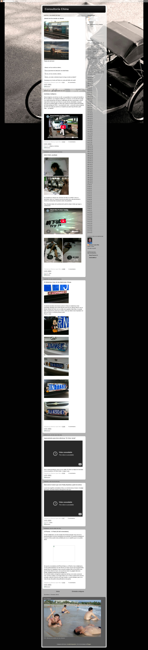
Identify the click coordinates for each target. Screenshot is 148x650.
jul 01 (88, 210)
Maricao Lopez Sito (94, 244)
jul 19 (88, 197)
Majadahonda (89, 61)
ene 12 (89, 116)
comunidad (89, 51)
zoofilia (94, 74)
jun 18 (88, 229)
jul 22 (88, 192)
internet (89, 59)
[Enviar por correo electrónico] (44, 84)
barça (91, 45)
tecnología (97, 71)
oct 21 (88, 140)
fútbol (93, 56)
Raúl (92, 68)
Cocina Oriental (96, 49)
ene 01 (89, 123)
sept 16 (89, 153)
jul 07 (88, 206)
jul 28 (88, 186)
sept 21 (89, 149)
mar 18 (89, 103)
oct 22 (88, 138)
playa (103, 66)
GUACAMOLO (92, 257)
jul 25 (88, 188)
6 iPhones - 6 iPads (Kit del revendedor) (56, 531)
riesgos (99, 68)
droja (103, 51)
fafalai (96, 54)
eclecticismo (90, 53)
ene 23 (89, 112)
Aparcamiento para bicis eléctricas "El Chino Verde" (60, 438)
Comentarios (92, 20)
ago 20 (89, 170)
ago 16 (89, 85)
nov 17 (89, 133)
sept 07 (89, 81)
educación (89, 54)
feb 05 (89, 111)
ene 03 (89, 79)
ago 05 (89, 179)
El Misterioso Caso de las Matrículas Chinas (57, 282)
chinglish (100, 48)
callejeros (51, 146)
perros (95, 66)
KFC (99, 59)
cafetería (92, 46)
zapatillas (91, 74)
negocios (93, 63)
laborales (102, 59)
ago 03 (89, 182)
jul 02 (88, 88)
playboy (88, 68)
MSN (103, 62)
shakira (88, 69)
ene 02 (89, 122)
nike (96, 63)
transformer (89, 72)
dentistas (56, 146)
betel (94, 45)
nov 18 (89, 131)
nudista (98, 63)
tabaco (88, 71)
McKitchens (89, 62)
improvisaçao (101, 58)
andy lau (102, 42)
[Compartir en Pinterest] (50, 84)
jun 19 (88, 227)
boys (88, 46)
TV (92, 72)
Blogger (89, 644)
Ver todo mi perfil (91, 248)
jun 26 (88, 90)
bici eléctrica (98, 45)
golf (100, 56)
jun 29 (88, 214)
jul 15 (88, 203)
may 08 (89, 98)
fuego (91, 56)
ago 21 (89, 83)
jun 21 (88, 223)
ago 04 (89, 181)
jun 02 (88, 94)
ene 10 (89, 118)
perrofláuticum (90, 66)
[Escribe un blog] (46, 84)
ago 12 (89, 173)
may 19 (89, 96)
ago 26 (89, 164)
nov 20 (89, 129)
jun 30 (88, 212)
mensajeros (95, 62)
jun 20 (88, 225)
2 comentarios (72, 269)
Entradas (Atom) (55, 594)
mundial (88, 63)
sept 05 (89, 158)
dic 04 (88, 127)
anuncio (89, 43)
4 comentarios (72, 141)
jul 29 (88, 184)
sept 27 (89, 146)
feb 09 (89, 109)
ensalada (93, 54)
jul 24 (88, 190)
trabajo (102, 71)
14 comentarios (71, 82)
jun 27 (88, 216)
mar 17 (89, 105)
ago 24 (89, 166)
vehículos (95, 72)
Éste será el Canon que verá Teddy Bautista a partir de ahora (63, 485)
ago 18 (89, 171)
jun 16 (88, 232)
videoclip (102, 72)
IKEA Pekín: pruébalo (50, 155)
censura (89, 48)
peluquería (102, 65)
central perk (93, 48)
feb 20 (89, 107)
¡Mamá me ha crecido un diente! (54, 18)
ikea (50, 273)
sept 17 (89, 151)
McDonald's (102, 61)
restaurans (95, 68)
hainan (102, 56)
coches (89, 49)
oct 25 (88, 136)
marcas (96, 61)
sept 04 (89, 160)
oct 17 (88, 142)
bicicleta (102, 45)
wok (88, 74)
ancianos (98, 42)
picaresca (99, 66)
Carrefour (102, 46)
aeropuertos (93, 42)
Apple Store (97, 43)
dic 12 (88, 125)
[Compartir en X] (47, 84)
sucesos (102, 69)
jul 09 (88, 205)
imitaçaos (93, 58)
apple (92, 43)
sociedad (98, 69)
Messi (100, 62)
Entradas (91, 17)
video (98, 72)
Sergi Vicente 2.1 (93, 255)
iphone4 (95, 59)
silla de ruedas (93, 69)
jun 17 (88, 230)
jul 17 (88, 201)
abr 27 (89, 100)
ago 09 (89, 177)
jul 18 (88, 199)
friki (88, 56)
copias (50, 522)
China (97, 48)
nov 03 (89, 135)
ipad (93, 59)
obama (93, 65)
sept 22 (89, 147)
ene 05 (89, 120)
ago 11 (89, 175)
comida (102, 49)
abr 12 (89, 101)
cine (103, 48)
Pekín (97, 65)
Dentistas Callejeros (50, 94)
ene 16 (89, 114)
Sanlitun (102, 68)
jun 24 (88, 219)
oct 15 (88, 144)
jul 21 (88, 194)
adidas (88, 42)
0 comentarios (72, 426)
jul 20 (88, 87)
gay (96, 56)
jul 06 (88, 208)
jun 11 (88, 92)
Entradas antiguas (78, 591)
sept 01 (89, 162)
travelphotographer (71, 644)
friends (103, 54)
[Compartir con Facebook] (49, 84)
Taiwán (92, 71)
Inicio (58, 591)
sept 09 (89, 157)
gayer (98, 56)
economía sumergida (99, 53)
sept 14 (89, 155)
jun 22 (88, 221)
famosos (99, 54)
